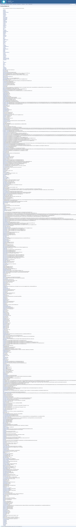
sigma (3, 484)
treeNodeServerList (5, 505)
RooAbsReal (4, 436)
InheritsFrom (4, 281)
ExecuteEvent (4, 181)
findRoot (4, 196)
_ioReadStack (5, 35)
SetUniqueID (4, 479)
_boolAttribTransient (5, 12)
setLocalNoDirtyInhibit (6, 464)
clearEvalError (5, 107)
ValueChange (4, 510)
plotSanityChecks (5, 389)
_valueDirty (4, 67)
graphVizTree (4, 271)
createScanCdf (5, 149)
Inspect (4, 285)
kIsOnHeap (4, 319)
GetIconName (4, 239)
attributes (4, 85)
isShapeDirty (4, 300)
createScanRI (4, 150)
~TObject (4, 525)
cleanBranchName (5, 105)
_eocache (4, 26)
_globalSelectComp (5, 31)
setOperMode (4, 469)
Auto (3, 86)
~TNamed (4, 524)
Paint (3, 379)
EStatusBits (4, 174)
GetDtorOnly (4, 236)
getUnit (4, 265)
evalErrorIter (4, 176)
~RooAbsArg (4, 520)
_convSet (4, 23)
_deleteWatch (4, 25)
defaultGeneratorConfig (6, 154)
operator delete (5, 364)
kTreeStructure (5, 329)
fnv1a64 (4, 207)
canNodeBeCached (5, 95)
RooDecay (14, 8)
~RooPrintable (5, 523)
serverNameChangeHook (6, 450)
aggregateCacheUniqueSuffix (7, 76)
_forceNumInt (4, 30)
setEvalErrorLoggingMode (6, 458)
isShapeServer (5, 301)
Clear (3, 106)
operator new (4, 366)
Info (3, 280)
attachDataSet (5, 81)
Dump (3, 171)
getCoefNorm (5, 229)
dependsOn (4, 161)
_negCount (4, 43)
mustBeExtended (5, 351)
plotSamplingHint (5, 388)
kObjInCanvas (4, 324)
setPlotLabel (4, 471)
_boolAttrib (4, 11)
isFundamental (5, 295)
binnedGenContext (5, 89)
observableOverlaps (5, 361)
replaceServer (5, 425)
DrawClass (4, 169)
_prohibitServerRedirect (6, 52)
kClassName (4, 314)
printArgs (4, 395)
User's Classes (14, 4)
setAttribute (4, 451)
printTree (4, 408)
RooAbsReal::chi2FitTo (6, 102)
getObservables (5, 249)
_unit (3, 65)
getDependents (5, 234)
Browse (4, 91)
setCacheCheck (5, 454)
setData (4, 455)
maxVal (4, 344)
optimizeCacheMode (5, 375)
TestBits (4, 496)
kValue (4, 330)
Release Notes (30, 4)
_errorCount (4, 27)
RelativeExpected (5, 423)
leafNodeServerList (5, 333)
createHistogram (5, 134)
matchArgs (4, 340)
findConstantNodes (5, 191)
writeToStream (5, 518)
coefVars (4, 116)
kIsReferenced (5, 320)
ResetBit (4, 426)
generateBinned (5, 219)
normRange (4, 354)
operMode (4, 373)
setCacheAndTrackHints (6, 453)
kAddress (4, 310)
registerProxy (5, 420)
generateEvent (5, 221)
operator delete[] (5, 365)
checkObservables (5, 99)
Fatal (3, 187)
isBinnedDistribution (5, 289)
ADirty (4, 75)
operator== (4, 371)
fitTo (3, 199)
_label (3, 38)
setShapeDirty (5, 473)
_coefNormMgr (5, 21)
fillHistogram (4, 189)
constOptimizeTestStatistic (6, 120)
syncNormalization (5, 493)
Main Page (7, 4)
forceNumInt (4, 210)
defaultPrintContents (6, 156)
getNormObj (4, 247)
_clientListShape (5, 17)
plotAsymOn (4, 383)
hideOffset (4, 276)
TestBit (4, 495)
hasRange (4, 275)
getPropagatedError (5, 259)
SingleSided (4, 486)
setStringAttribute (5, 475)
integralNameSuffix (5, 286)
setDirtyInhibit (5, 456)
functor (4, 212)
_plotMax (4, 50)
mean (3, 346)
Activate (4, 71)
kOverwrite (4, 325)
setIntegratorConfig (5, 463)
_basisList (4, 10)
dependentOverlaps (5, 159)
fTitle (3, 211)
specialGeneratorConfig (6, 488)
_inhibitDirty (4, 33)
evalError (4, 175)
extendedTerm (5, 184)
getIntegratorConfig (5, 240)
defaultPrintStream (5, 157)
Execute (4, 179)
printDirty (4, 401)
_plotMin (4, 51)
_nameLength (4, 41)
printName (4, 406)
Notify (4, 356)
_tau (3, 61)
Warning (4, 515)
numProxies (4, 360)
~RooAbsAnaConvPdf (6, 519)
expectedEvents (5, 182)
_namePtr (4, 42)
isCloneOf (4, 290)
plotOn (4, 384)
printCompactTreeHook (6, 399)
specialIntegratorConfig (6, 489)
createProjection (5, 147)
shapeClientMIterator (6, 483)
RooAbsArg (4, 430)
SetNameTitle (5, 466)
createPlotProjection (6, 144)
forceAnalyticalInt (5, 209)
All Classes (23, 4)
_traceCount (4, 62)
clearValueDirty (5, 110)
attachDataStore (5, 82)
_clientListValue (5, 18)
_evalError (4, 28)
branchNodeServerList (6, 90)
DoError (4, 167)
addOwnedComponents (6, 72)
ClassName (4, 104)
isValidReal (4, 304)
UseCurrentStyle (5, 509)
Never (3, 353)
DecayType (4, 152)
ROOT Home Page (3, 4)
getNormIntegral (5, 246)
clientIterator (4, 111)
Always (4, 77)
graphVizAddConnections (6, 270)
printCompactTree (5, 398)
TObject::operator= (5, 370)
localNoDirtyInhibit (5, 334)
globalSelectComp (5, 269)
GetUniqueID (4, 264)
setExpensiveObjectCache (6, 459)
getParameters (5, 254)
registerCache (5, 419)
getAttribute (4, 225)
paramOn (4, 380)
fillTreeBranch (5, 190)
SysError (4, 494)
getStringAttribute (5, 261)
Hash (3, 274)
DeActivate (4, 151)
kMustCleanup (5, 321)
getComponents (5, 231)
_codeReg (4, 20)
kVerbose (4, 331)
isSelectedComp (5, 299)
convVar (4, 122)
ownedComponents (5, 378)
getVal (4, 266)
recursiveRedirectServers (6, 416)
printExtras (4, 403)
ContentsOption (5, 121)
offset (4, 363)
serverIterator (5, 448)
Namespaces (19, 4)
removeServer (5, 424)
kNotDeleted (4, 323)
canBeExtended (5, 94)
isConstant (4, 291)
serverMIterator (5, 449)
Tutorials (11, 4)
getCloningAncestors (6, 227)
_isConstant (4, 36)
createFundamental (5, 132)
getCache (4, 226)
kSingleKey (4, 326)
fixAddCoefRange (5, 202)
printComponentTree (5, 400)
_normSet (4, 47)
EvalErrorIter (4, 177)
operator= (4, 369)
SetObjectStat (5, 468)
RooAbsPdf (4, 433)
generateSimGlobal (5, 222)
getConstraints (5, 232)
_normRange (4, 45)
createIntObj (4, 140)
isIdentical (4, 296)
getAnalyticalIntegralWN (6, 224)
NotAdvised (4, 355)
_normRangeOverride (5, 46)
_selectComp (4, 55)
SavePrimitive (4, 443)
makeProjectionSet (5, 338)
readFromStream (5, 413)
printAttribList (5, 396)
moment (4, 348)
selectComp (4, 445)
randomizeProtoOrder (6, 411)
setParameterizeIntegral (6, 470)
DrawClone (4, 170)
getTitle (4, 262)
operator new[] (5, 368)
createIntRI (4, 141)
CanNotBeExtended (5, 96)
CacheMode (4, 92)
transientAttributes (5, 504)
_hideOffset (4, 32)
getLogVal (4, 242)
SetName (4, 465)
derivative (4, 164)
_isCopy (4, 37)
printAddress (4, 394)
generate (4, 214)
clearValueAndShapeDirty (6, 109)
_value (4, 66)
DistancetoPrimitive (5, 166)
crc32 (3, 125)
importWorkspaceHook (6, 279)
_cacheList (4, 15)
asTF (3, 80)
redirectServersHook (6, 418)
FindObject (4, 194)
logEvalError (4, 335)
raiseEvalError (5, 410)
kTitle (3, 328)
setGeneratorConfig (5, 460)
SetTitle (4, 476)
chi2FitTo (4, 101)
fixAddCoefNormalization (6, 201)
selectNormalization (5, 446)
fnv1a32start (4, 206)
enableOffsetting (5, 172)
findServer (4, 197)
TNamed (4, 498)
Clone (3, 112)
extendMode (4, 186)
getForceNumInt (5, 237)
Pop (3, 391)
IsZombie (4, 309)
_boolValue (4, 13)
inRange (4, 284)
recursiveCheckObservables (6, 415)
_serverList (4, 56)
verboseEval (4, 513)
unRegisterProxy (5, 508)
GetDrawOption (5, 235)
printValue (4, 409)
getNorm (4, 244)
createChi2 (4, 129)
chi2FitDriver (4, 100)
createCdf (4, 127)
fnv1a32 (4, 204)
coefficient (4, 115)
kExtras (4, 316)
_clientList (4, 16)
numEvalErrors (5, 358)
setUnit (4, 480)
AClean (4, 70)
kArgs (3, 311)
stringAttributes (5, 491)
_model (4, 40)
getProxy (4, 260)
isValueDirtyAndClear (6, 306)
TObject (4, 500)
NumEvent (4, 359)
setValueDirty (4, 481)
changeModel (4, 97)
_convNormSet (5, 22)
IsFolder (4, 294)
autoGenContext (5, 87)
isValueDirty (4, 305)
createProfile (4, 146)
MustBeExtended (5, 350)
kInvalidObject (5, 318)
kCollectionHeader (5, 315)
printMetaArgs (5, 404)
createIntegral (5, 135)
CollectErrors (4, 117)
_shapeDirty (4, 57)
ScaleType (4, 444)
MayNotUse (4, 345)
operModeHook (5, 374)
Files (27, 4)
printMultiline (4, 405)
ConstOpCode (5, 119)
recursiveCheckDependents (6, 414)
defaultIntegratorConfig (6, 155)
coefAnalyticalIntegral (6, 114)
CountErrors (4, 124)
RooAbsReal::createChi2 (6, 130)
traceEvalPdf (4, 503)
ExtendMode (4, 185)
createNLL (4, 142)
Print (3, 393)
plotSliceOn (4, 390)
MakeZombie (4, 339)
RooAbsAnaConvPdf (5, 428)
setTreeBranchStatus (6, 478)
